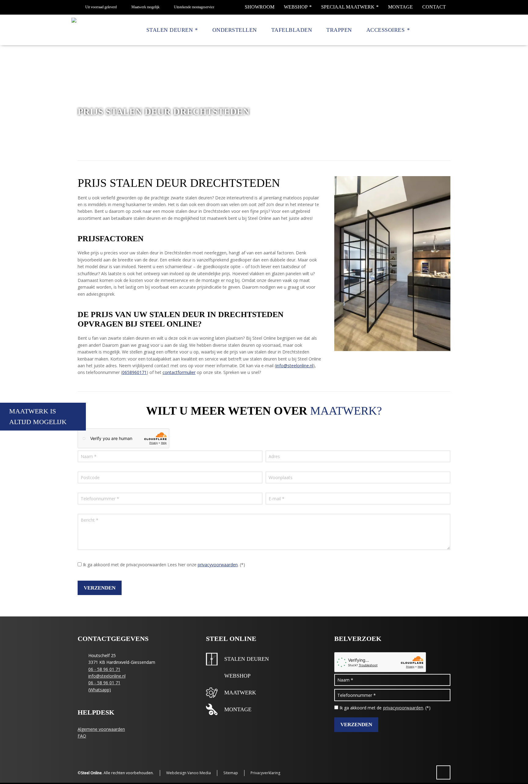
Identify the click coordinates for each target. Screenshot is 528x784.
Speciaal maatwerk (348, 6)
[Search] (446, 30)
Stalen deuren (246, 659)
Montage (400, 6)
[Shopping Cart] (437, 30)
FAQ (82, 736)
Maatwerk (240, 693)
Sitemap (230, 772)
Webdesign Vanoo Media (188, 772)
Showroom (259, 6)
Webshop (296, 6)
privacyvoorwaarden (218, 565)
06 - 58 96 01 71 (104, 669)
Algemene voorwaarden (101, 729)
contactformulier (179, 372)
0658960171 (134, 372)
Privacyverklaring (265, 772)
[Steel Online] (87, 30)
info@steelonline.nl (294, 365)
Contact (434, 6)
